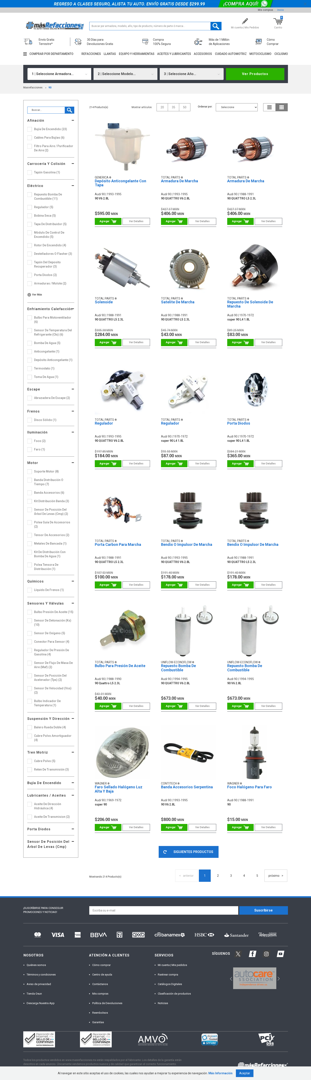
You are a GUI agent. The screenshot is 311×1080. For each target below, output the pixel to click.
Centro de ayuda (102, 974)
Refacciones (91, 54)
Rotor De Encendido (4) (50, 245)
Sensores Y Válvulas (45, 603)
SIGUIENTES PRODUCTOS (193, 852)
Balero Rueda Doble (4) (50, 727)
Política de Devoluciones (107, 1003)
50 (184, 107)
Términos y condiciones (41, 974)
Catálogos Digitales (170, 984)
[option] (255, 978)
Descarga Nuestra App (41, 1003)
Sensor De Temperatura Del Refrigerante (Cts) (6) (53, 332)
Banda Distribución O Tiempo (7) (48, 482)
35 (173, 107)
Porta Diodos (39, 829)
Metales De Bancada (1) (50, 543)
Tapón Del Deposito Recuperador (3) (47, 264)
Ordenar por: (205, 106)
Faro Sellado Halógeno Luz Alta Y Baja (118, 789)
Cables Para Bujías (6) (49, 137)
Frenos (33, 411)
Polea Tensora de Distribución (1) (46, 567)
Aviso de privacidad (39, 984)
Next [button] (278, 978)
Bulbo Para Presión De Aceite (120, 665)
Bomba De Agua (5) (47, 343)
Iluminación (37, 432)
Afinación (35, 120)
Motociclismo (260, 54)
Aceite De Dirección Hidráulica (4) (47, 806)
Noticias (163, 1003)
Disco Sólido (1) (45, 420)
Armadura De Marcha (179, 181)
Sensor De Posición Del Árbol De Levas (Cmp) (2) (51, 512)
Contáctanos (100, 984)
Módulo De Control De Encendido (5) (49, 234)
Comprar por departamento (51, 54)
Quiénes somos (36, 965)
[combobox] (59, 74)
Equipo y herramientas (136, 54)
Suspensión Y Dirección (48, 719)
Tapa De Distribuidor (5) (50, 224)
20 (162, 107)
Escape (33, 389)
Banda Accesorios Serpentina (187, 787)
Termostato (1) (44, 368)
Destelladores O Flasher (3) (53, 253)
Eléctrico (35, 186)
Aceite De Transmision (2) (52, 816)
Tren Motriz (37, 752)
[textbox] (155, 26)
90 (49, 87)
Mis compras (265, 9)
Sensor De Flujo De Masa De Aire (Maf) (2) (53, 665)
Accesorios (203, 54)
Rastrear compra (168, 974)
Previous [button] (229, 978)
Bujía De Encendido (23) (50, 129)
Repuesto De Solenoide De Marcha (250, 304)
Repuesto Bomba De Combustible (178, 667)
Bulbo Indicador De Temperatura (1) (47, 703)
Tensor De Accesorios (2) (51, 535)
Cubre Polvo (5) (44, 761)
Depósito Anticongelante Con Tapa (120, 183)
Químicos (35, 581)
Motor (32, 463)
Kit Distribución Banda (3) (51, 501)
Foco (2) (40, 441)
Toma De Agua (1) (46, 377)
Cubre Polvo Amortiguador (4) (53, 738)
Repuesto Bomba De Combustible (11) (48, 196)
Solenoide (104, 302)
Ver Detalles (136, 221)
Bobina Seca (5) (45, 215)
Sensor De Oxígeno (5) (49, 633)
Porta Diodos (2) (45, 275)
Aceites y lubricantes (174, 54)
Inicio (280, 9)
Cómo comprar (101, 965)
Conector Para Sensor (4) (51, 641)
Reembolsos (100, 1012)
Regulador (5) (43, 207)
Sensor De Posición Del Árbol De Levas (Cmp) (48, 844)
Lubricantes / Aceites (46, 795)
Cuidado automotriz (231, 54)
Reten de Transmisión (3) (51, 769)
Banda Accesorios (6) (49, 492)
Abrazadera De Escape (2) (52, 398)
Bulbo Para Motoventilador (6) (52, 319)
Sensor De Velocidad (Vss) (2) (53, 690)
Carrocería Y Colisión (46, 164)
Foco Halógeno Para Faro (249, 787)
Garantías (98, 1022)
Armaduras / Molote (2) (50, 283)
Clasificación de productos (174, 993)
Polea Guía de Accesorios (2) (52, 524)
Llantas (110, 54)
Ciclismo (281, 54)
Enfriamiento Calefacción (50, 309)
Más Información (220, 1073)
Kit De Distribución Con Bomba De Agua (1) (50, 554)
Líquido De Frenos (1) (49, 590)
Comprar (108, 221)
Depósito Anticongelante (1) (53, 360)
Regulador (104, 423)
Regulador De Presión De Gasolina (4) (51, 652)
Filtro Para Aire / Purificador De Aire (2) (53, 148)
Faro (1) (39, 449)
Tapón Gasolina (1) (47, 172)
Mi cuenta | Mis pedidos (172, 965)
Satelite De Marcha (177, 302)
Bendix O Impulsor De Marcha (186, 544)
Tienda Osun (34, 993)
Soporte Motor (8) (46, 471)
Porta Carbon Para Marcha (118, 544)
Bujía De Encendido (44, 783)
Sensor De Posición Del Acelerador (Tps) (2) (50, 677)
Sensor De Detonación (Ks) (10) (52, 622)
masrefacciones (33, 87)
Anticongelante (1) (46, 351)
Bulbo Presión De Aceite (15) (53, 612)
